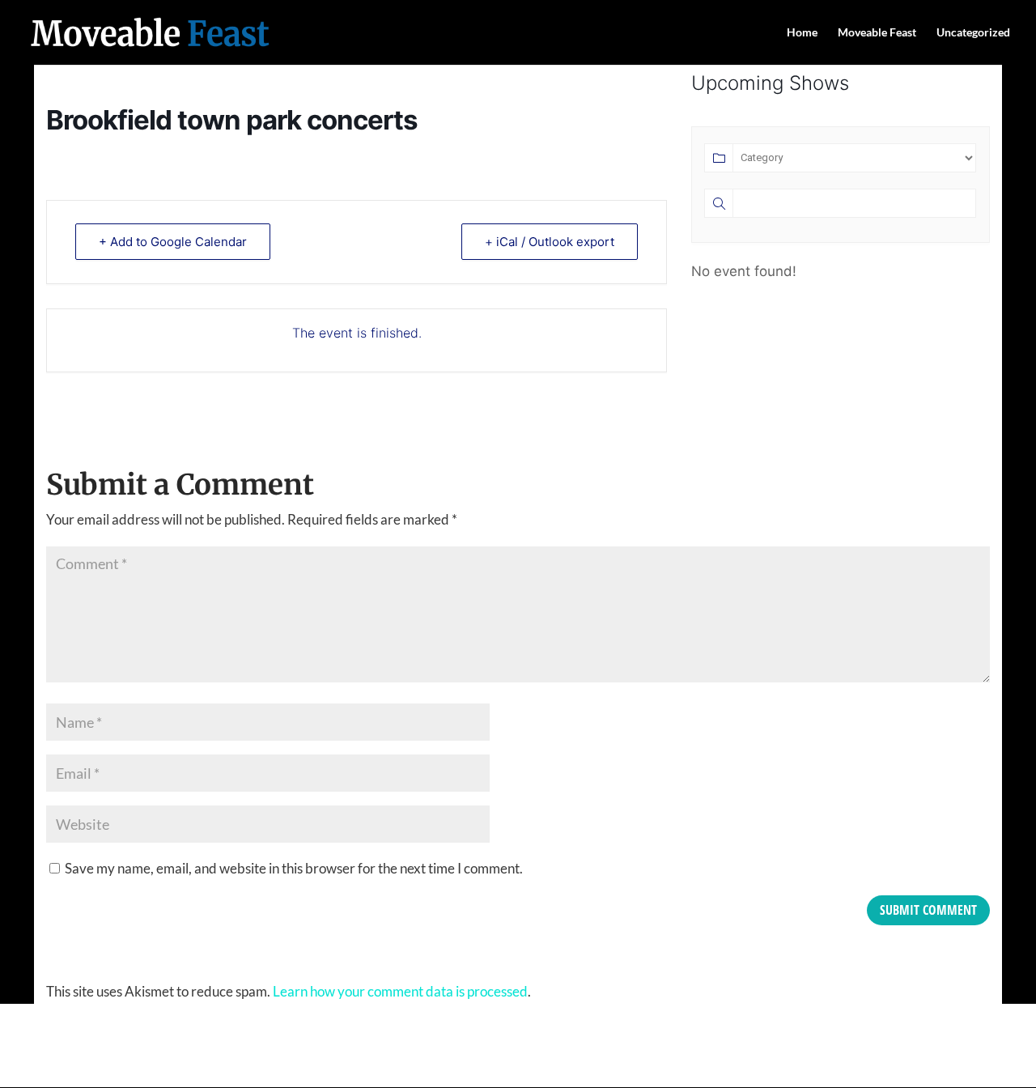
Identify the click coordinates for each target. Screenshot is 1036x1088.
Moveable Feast (877, 33)
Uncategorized (973, 33)
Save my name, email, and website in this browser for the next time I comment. (294, 868)
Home (802, 33)
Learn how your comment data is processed (400, 991)
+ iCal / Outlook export (549, 241)
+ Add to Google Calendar (173, 241)
